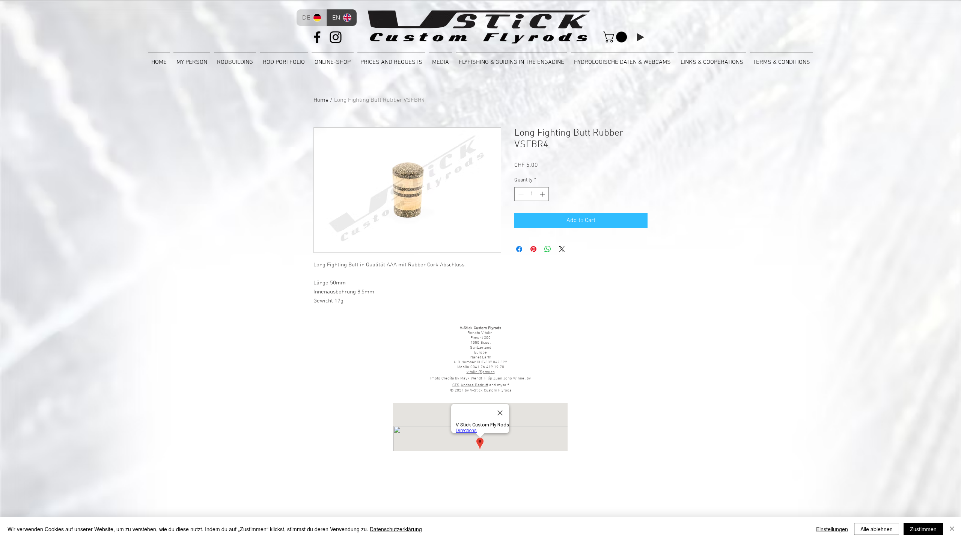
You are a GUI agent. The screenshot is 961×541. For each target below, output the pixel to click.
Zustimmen (923, 529)
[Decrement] (520, 194)
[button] (616, 37)
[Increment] (543, 194)
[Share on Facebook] (519, 249)
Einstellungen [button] (832, 529)
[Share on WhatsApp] (547, 249)
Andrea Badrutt (474, 385)
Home (320, 100)
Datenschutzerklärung (396, 529)
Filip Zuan (493, 378)
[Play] (640, 37)
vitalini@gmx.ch (481, 372)
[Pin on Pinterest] (533, 249)
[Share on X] (561, 249)
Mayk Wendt (471, 378)
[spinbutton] (531, 194)
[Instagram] (335, 37)
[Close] (951, 529)
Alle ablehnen (876, 529)
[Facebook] (317, 37)
